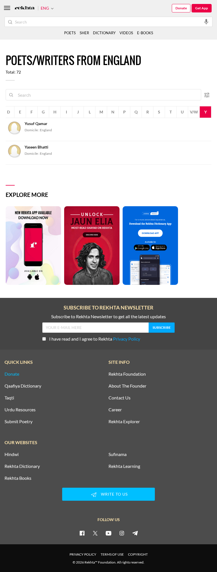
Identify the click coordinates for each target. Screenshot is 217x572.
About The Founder (127, 386)
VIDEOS (126, 33)
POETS (70, 33)
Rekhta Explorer (124, 421)
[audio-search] (206, 21)
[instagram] (121, 532)
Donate (181, 8)
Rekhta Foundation (127, 374)
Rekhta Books (18, 478)
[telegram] (135, 532)
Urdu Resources (20, 409)
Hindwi (12, 454)
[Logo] (25, 8)
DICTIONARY (104, 33)
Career (115, 409)
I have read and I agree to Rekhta (94, 338)
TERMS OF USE (112, 554)
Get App (201, 8)
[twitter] (95, 532)
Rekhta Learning (124, 466)
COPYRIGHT (138, 554)
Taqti (9, 397)
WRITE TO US (114, 494)
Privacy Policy (126, 338)
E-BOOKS (145, 33)
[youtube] (108, 532)
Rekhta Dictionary (22, 466)
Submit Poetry (18, 421)
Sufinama (117, 454)
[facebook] (81, 532)
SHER (84, 33)
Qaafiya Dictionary (23, 386)
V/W (194, 111)
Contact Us (119, 397)
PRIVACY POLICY (83, 554)
